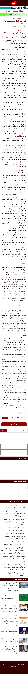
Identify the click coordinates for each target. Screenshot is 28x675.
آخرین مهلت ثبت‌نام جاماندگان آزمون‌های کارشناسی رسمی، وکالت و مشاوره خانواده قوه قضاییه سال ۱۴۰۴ (13, 567)
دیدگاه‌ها (14, 424)
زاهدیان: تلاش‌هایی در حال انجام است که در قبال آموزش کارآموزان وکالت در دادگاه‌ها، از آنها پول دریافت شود (13, 536)
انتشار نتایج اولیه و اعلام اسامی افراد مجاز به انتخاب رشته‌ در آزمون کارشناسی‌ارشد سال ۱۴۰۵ (9, 621)
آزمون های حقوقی (20, 18)
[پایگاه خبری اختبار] (14, 3)
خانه (25, 18)
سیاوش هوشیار (18, 664)
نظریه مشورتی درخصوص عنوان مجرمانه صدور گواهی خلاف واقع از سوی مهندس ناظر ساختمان (14, 513)
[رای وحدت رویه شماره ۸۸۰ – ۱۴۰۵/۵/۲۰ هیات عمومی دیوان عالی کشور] (23, 597)
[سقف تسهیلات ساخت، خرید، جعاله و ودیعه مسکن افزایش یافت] (23, 641)
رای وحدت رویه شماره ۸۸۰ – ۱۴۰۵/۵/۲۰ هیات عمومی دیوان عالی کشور (9, 598)
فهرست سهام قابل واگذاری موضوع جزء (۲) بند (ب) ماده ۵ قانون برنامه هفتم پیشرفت (13, 558)
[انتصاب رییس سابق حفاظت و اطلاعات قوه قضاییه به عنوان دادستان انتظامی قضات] (23, 630)
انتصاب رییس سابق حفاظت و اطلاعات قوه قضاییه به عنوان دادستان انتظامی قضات (9, 631)
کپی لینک (5, 417)
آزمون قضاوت (14, 18)
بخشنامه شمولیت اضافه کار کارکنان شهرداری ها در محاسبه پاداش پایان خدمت (14, 521)
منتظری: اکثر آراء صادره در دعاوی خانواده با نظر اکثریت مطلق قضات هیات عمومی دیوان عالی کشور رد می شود (13, 550)
